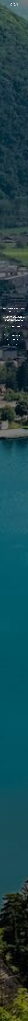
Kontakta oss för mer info (13, 42)
